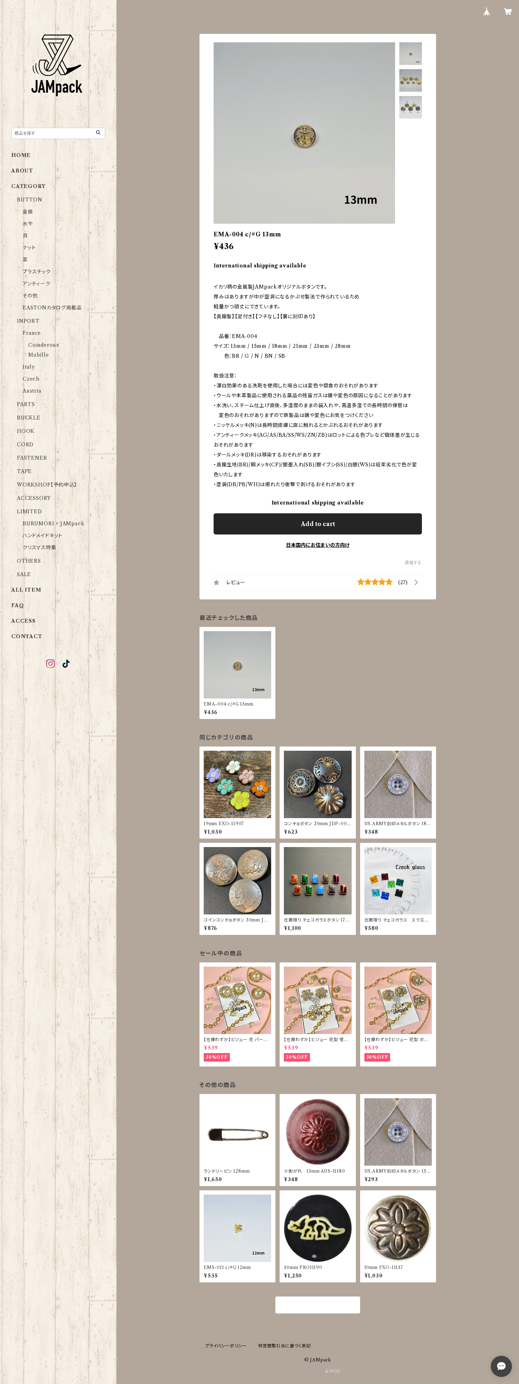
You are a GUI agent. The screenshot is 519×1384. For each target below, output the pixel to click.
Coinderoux (43, 345)
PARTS (26, 404)
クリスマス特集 (39, 547)
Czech (31, 379)
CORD (25, 444)
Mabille (38, 355)
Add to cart (318, 523)
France (32, 333)
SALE (24, 574)
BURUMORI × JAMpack (53, 523)
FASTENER (32, 458)
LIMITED (29, 511)
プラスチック (37, 271)
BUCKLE (29, 418)
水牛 (28, 223)
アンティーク (36, 283)
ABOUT (22, 171)
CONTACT (26, 636)
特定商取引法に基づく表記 (284, 1345)
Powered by (310, 1371)
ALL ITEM (26, 590)
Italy (29, 367)
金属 (28, 211)
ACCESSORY (34, 498)
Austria (32, 391)
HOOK (26, 431)
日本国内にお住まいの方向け (318, 545)
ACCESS (23, 621)
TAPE (24, 471)
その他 (30, 295)
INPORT (28, 321)
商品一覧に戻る (317, 1305)
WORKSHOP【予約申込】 (47, 485)
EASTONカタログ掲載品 (52, 307)
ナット (29, 247)
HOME (21, 155)
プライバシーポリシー (226, 1345)
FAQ (17, 605)
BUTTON (29, 200)
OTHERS (29, 561)
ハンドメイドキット (42, 535)
